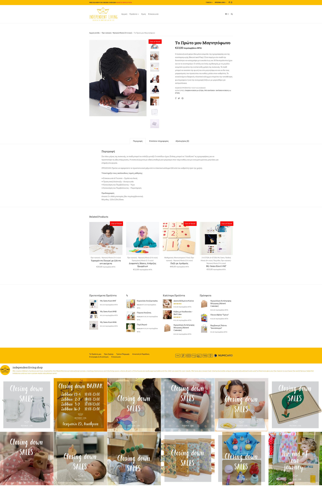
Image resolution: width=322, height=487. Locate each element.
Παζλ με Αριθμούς (179, 263)
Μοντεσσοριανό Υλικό (182, 258)
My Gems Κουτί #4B (108, 311)
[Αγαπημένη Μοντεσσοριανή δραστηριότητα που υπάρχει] (241, 458)
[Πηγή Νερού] (130, 327)
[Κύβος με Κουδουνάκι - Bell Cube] (167, 314)
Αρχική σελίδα (94, 33)
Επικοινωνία (153, 14)
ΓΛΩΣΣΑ (208, 2)
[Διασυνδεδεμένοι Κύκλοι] (167, 303)
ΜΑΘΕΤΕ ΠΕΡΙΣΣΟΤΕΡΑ (124, 2)
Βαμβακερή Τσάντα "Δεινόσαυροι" (218, 326)
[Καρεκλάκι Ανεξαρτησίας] (130, 303)
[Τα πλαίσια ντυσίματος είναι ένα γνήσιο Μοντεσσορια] (188, 458)
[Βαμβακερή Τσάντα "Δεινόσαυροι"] (204, 328)
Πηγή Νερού (142, 324)
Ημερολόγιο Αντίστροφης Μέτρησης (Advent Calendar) (184, 327)
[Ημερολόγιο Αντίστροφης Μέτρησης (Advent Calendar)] (167, 328)
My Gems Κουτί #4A (108, 322)
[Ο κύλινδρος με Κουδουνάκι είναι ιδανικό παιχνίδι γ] (188, 405)
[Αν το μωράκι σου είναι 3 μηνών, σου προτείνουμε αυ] (134, 458)
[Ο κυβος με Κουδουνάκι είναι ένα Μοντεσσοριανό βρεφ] (26, 458)
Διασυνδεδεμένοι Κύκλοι (184, 301)
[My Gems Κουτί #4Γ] (93, 303)
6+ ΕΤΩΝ (213, 258)
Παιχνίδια (216, 260)
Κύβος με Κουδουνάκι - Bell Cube (183, 312)
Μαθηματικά (168, 258)
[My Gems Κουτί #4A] (93, 325)
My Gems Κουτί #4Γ (216, 266)
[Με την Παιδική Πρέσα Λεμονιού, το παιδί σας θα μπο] (241, 405)
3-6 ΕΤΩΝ (205, 258)
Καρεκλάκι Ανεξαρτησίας (147, 301)
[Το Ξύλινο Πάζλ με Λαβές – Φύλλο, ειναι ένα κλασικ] (295, 405)
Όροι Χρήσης (108, 354)
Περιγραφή (137, 141)
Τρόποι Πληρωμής (122, 354)
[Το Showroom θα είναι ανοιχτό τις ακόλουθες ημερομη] (80, 405)
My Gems (221, 258)
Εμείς (143, 14)
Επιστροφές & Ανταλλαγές (99, 357)
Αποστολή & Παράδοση (140, 354)
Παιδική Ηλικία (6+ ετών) (194, 90)
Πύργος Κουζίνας (144, 312)
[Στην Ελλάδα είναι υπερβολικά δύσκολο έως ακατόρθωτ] (26, 405)
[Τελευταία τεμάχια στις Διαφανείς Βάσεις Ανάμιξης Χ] (134, 405)
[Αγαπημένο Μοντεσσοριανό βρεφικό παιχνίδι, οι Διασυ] (80, 458)
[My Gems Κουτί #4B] (93, 314)
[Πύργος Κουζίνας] (130, 315)
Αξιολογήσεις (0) (182, 141)
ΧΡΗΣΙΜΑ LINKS (220, 2)
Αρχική (124, 14)
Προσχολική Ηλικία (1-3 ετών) (142, 260)
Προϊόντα (133, 14)
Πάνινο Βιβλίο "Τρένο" (219, 315)
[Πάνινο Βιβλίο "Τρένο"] (204, 317)
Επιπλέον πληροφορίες (159, 141)
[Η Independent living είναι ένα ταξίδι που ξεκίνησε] (295, 458)
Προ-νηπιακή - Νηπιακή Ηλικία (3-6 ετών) (117, 33)
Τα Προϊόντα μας (95, 354)
